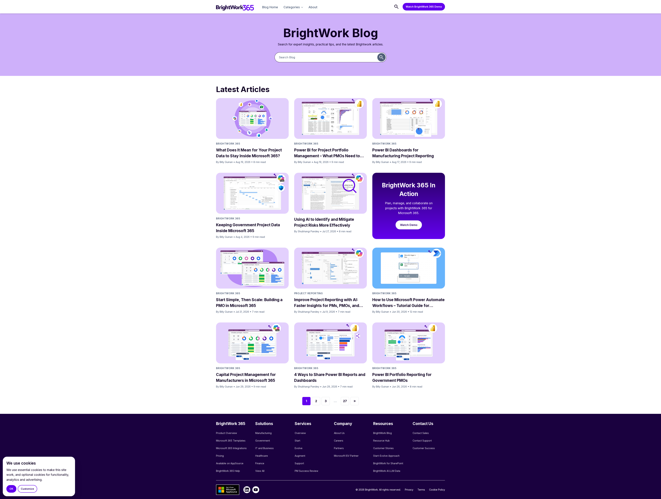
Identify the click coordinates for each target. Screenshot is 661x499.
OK (11, 488)
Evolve (298, 448)
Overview (300, 433)
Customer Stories (383, 448)
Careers (338, 440)
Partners (339, 448)
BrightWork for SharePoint (388, 463)
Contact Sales (421, 433)
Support (299, 463)
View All (259, 470)
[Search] (396, 6)
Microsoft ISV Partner (346, 455)
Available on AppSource (229, 463)
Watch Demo (408, 225)
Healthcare (261, 455)
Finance (259, 463)
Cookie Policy (437, 489)
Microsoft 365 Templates (231, 440)
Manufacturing (263, 433)
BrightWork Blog (382, 433)
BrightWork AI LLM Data (386, 470)
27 (345, 401)
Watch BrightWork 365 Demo (424, 6)
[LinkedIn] (246, 489)
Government (262, 440)
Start (297, 440)
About (312, 7)
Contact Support (422, 440)
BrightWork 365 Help (228, 470)
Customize (27, 488)
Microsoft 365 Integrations (231, 448)
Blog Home (270, 7)
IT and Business (264, 448)
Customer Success (424, 448)
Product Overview (226, 433)
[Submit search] (381, 57)
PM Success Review (306, 470)
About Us (339, 433)
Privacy (409, 489)
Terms (421, 489)
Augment (300, 455)
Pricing (220, 455)
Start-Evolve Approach (386, 455)
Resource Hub (381, 440)
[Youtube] (255, 489)
